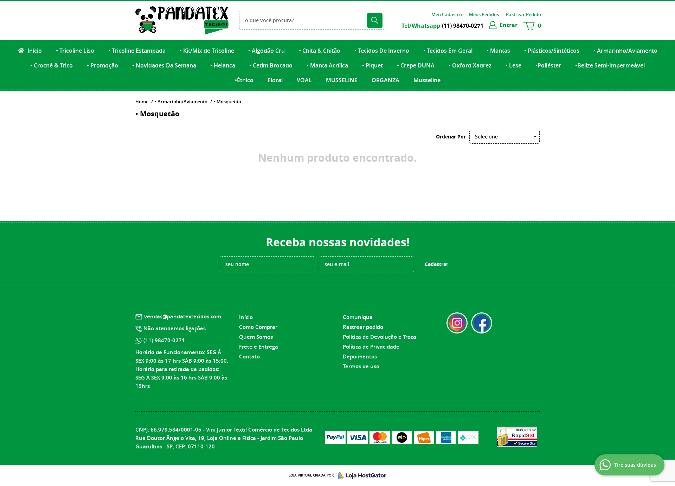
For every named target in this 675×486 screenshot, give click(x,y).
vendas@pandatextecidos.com (182, 316)
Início (34, 50)
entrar (509, 25)
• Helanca (222, 65)
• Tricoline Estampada (137, 50)
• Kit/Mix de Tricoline (207, 50)
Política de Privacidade (371, 346)
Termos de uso (361, 366)
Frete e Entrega (258, 346)
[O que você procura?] (374, 20)
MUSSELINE (342, 80)
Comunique (358, 317)
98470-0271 (462, 26)
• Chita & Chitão (319, 50)
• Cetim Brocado (270, 65)
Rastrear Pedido (523, 14)
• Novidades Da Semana (164, 65)
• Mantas (498, 50)
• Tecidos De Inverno (381, 50)
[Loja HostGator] (360, 475)
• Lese (513, 65)
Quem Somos (256, 337)
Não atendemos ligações (174, 328)
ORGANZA (385, 80)
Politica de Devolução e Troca (379, 337)
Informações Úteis (368, 305)
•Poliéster (548, 65)
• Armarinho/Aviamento (625, 50)
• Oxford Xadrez (470, 65)
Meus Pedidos (484, 14)
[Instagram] (457, 322)
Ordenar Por (451, 136)
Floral (275, 80)
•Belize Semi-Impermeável (610, 65)
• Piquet (372, 65)
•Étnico (244, 80)
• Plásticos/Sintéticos (551, 50)
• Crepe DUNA (416, 65)
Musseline (427, 80)
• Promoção (102, 65)
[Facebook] (481, 322)
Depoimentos (360, 356)
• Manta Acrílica (327, 65)
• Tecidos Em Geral (447, 50)
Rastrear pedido (363, 327)
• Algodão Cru (266, 50)
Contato (249, 356)
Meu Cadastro (446, 14)
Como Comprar (258, 327)
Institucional (257, 305)
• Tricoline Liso (75, 50)
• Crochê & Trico (51, 65)
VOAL (304, 80)
